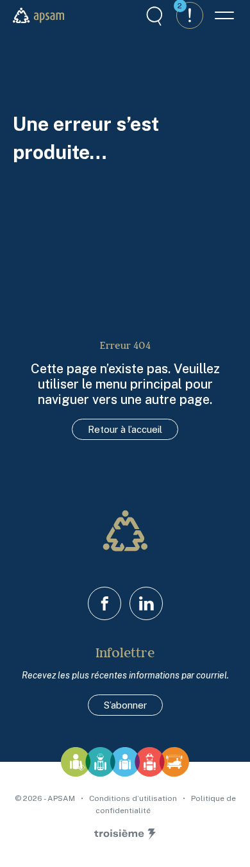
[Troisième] (125, 834)
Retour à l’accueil (125, 429)
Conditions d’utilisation (134, 798)
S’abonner (125, 705)
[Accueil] (38, 15)
